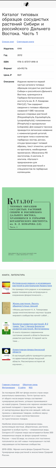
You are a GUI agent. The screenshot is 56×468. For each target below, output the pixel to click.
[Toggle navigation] (25, 4)
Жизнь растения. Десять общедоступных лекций (26, 304)
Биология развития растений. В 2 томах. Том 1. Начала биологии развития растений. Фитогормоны (31, 326)
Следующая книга (25, 42)
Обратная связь (30, 385)
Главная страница (10, 385)
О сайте (22, 387)
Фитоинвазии (8, 387)
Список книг (8, 42)
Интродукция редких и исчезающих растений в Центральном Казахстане (32, 284)
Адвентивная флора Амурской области (29, 350)
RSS (30, 387)
